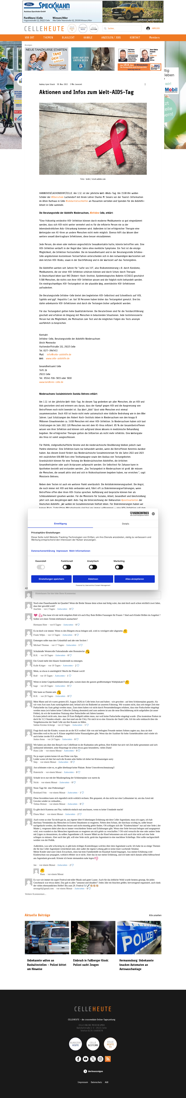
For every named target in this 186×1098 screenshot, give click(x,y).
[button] (89, 37)
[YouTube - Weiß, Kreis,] (85, 1059)
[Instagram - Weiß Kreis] (100, 1059)
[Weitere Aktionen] (145, 84)
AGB (106, 1082)
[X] (93, 1059)
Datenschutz (96, 1082)
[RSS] (108, 1059)
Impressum (83, 1082)
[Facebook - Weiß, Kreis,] (78, 1059)
